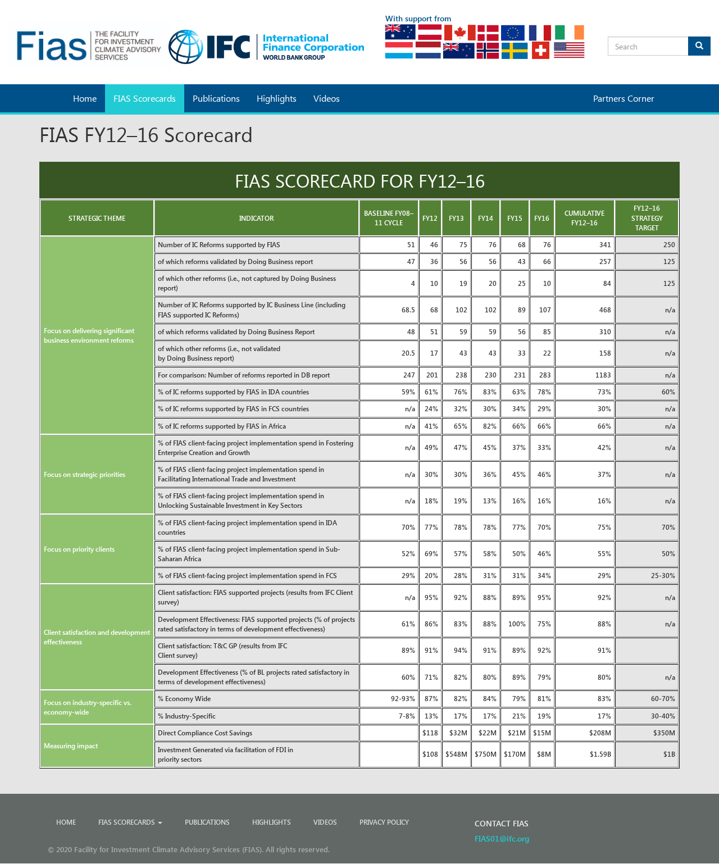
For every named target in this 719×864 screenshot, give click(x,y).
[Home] (89, 45)
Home (85, 98)
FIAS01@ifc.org (502, 838)
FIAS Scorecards (144, 98)
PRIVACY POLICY (384, 821)
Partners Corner (623, 98)
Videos (326, 98)
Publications (216, 98)
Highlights (277, 98)
